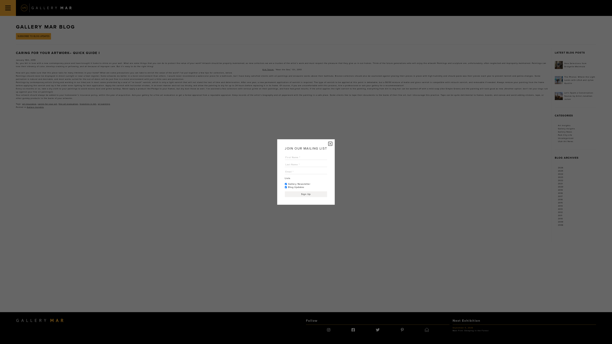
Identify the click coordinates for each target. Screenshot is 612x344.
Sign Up (306, 194)
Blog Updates (296, 187)
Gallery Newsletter (299, 184)
